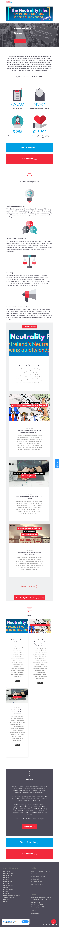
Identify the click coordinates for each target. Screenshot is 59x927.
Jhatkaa (5, 901)
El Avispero (6, 883)
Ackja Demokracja (9, 873)
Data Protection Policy (38, 876)
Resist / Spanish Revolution (11, 895)
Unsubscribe (35, 913)
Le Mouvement (8, 889)
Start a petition (20, 41)
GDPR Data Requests (37, 884)
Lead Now (6, 899)
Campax (6, 879)
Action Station (7, 875)
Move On (6, 891)
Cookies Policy (35, 879)
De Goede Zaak (8, 881)
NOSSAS (6, 893)
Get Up (5, 887)
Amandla (6, 877)
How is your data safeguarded (40, 871)
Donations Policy (36, 882)
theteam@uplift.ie (37, 905)
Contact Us (34, 910)
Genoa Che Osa (8, 885)
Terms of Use (35, 874)
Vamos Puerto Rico (9, 897)
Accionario (6, 871)
